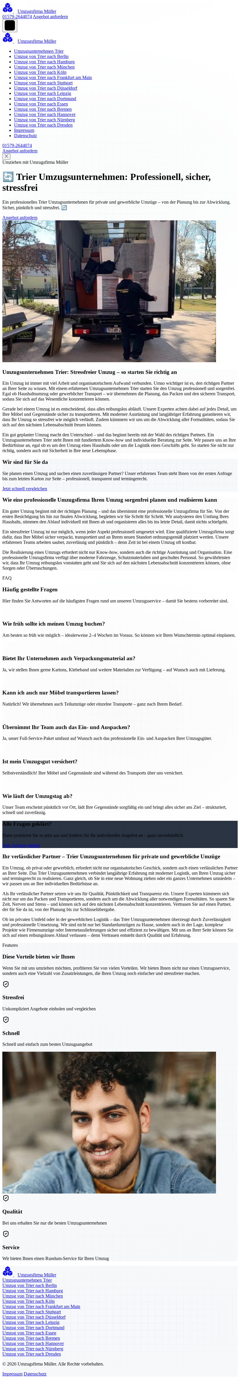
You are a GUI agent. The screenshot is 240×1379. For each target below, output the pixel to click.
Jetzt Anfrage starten (21, 845)
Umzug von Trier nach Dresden (43, 124)
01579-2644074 (17, 16)
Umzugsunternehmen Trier (39, 51)
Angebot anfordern (50, 16)
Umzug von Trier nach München (44, 66)
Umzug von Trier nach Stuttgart (43, 82)
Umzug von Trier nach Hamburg (44, 61)
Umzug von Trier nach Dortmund (45, 98)
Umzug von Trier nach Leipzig (42, 93)
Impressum (24, 130)
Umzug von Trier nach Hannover (45, 114)
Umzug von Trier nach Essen (41, 103)
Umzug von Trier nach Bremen (43, 109)
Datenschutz (25, 135)
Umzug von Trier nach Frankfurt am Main (53, 77)
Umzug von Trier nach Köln (40, 72)
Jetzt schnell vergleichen (24, 488)
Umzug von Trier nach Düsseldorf (45, 88)
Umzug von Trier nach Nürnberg (44, 119)
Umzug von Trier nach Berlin (41, 56)
